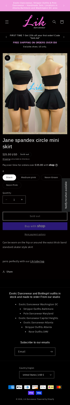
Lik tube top (37, 261)
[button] (7, 22)
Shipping (6, 159)
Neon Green (53, 178)
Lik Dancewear (30, 399)
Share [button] (10, 271)
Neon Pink (13, 185)
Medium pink (30, 178)
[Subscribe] (51, 352)
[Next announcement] (63, 5)
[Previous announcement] (6, 5)
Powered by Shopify (45, 399)
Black (11, 178)
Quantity (7, 192)
